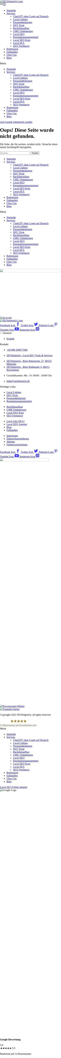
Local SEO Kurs (21, 40)
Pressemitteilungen (22, 22)
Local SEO (19, 34)
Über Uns (12, 54)
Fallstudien (12, 52)
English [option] (10, 338)
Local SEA (19, 43)
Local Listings (20, 19)
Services (11, 13)
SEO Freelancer (21, 46)
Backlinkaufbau (21, 28)
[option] (34, 338)
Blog (9, 57)
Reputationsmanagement (25, 37)
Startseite (11, 10)
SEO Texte (18, 25)
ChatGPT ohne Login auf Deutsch (30, 16)
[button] (30, 63)
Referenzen (12, 49)
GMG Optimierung (23, 31)
